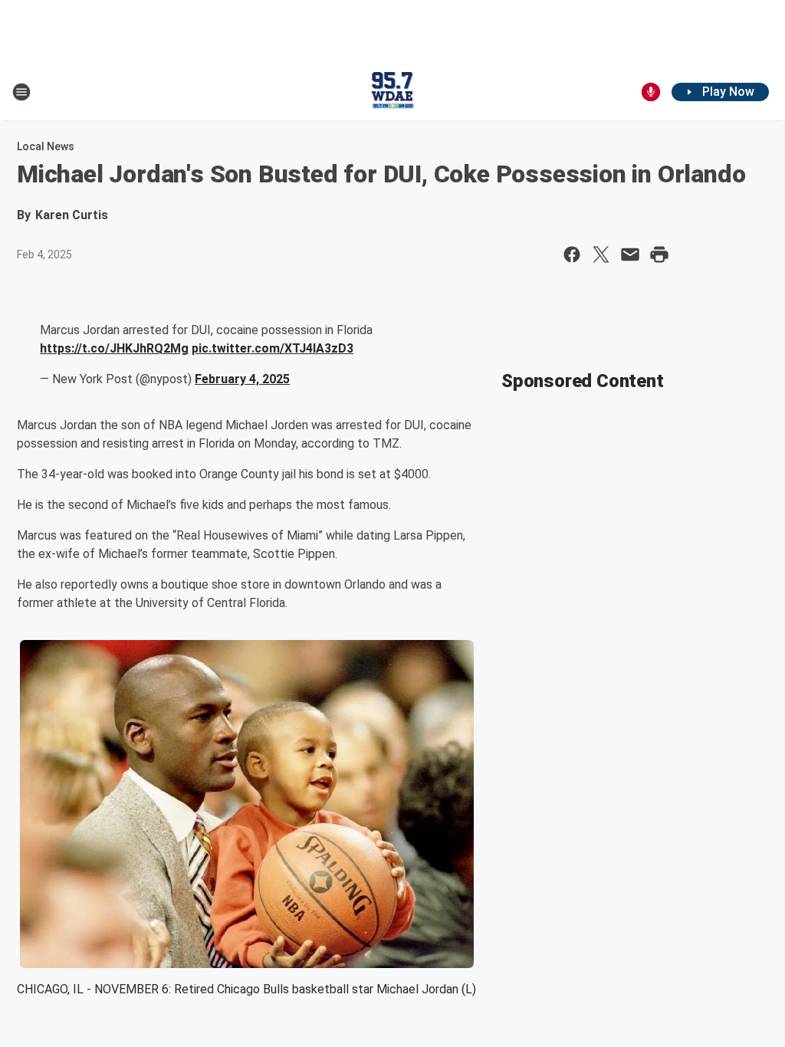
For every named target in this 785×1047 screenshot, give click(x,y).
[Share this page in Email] (630, 254)
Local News (45, 146)
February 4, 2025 (242, 379)
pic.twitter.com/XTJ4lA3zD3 (272, 348)
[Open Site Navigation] (21, 92)
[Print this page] (659, 254)
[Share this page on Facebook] (572, 254)
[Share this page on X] (601, 254)
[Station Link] (392, 92)
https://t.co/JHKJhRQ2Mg (114, 348)
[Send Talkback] (651, 92)
